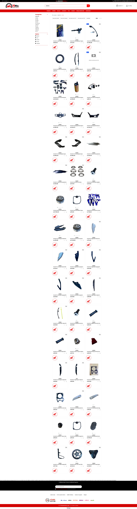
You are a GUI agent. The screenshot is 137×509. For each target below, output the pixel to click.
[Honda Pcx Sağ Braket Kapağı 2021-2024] (94, 256)
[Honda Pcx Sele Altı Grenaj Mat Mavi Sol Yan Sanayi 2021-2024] (60, 172)
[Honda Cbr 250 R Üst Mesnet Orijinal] (60, 115)
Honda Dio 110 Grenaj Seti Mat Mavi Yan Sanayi (60, 97)
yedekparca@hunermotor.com (128, 0)
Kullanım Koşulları (78, 494)
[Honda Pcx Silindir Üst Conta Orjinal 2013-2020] (60, 398)
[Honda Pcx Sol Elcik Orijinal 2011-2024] (60, 341)
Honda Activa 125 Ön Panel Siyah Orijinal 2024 (94, 464)
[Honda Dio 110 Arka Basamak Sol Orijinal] (77, 398)
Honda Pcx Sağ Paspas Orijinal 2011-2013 (94, 295)
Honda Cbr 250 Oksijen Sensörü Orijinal (94, 41)
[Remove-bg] (51, 500)
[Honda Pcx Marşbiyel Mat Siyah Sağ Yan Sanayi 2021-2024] (77, 115)
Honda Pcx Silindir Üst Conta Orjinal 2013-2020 (60, 408)
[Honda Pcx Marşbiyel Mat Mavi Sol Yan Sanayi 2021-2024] (94, 115)
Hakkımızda (52, 494)
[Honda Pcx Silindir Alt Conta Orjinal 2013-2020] (94, 369)
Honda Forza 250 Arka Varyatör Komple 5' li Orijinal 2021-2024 (77, 238)
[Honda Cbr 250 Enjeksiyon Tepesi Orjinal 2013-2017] (77, 31)
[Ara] (88, 5)
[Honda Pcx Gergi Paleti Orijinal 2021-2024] (77, 59)
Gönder (80, 486)
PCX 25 (36, 19)
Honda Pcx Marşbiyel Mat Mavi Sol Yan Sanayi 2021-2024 (94, 125)
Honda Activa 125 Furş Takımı (76, 182)
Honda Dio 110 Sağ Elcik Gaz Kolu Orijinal (77, 323)
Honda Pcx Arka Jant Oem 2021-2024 (77, 464)
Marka (37, 34)
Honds (37, 41)
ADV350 (36, 20)
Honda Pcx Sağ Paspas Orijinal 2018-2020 (77, 379)
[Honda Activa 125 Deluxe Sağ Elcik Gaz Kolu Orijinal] (94, 172)
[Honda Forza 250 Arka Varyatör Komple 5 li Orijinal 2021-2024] (77, 228)
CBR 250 (37, 24)
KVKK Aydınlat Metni (61, 494)
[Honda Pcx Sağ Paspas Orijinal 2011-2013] (94, 285)
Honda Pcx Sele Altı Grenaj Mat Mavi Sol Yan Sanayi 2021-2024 (60, 182)
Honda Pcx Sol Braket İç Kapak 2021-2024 (77, 295)
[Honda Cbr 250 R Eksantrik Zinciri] (94, 426)
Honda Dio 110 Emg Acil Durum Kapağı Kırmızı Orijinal (94, 351)
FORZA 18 (37, 28)
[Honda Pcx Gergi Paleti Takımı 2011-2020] (60, 313)
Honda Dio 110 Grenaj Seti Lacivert (93, 210)
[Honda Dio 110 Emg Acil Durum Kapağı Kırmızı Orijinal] (94, 341)
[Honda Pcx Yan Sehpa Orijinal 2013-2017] (60, 454)
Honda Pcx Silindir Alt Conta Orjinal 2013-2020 (94, 379)
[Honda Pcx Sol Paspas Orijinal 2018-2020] (60, 369)
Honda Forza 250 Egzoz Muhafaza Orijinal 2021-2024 (60, 238)
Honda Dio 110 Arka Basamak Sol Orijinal (77, 408)
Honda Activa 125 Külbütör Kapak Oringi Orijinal (77, 210)
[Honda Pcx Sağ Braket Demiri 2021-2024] (94, 228)
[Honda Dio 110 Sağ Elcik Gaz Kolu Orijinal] (77, 313)
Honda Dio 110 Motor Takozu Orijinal (60, 436)
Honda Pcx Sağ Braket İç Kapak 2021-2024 (77, 266)
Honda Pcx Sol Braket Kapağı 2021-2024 (60, 295)
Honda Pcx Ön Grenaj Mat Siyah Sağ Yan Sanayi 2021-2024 (77, 153)
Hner (37, 37)
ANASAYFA (37, 16)
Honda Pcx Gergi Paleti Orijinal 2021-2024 (77, 69)
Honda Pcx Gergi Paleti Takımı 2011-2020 (60, 323)
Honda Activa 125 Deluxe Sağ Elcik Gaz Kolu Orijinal (94, 182)
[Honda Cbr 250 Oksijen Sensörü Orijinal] (94, 31)
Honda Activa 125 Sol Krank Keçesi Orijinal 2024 (60, 69)
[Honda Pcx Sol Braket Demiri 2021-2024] (60, 256)
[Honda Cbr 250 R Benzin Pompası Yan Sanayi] (77, 87)
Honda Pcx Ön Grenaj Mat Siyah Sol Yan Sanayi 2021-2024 (60, 153)
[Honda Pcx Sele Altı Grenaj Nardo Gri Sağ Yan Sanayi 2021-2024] (94, 143)
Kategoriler (38, 14)
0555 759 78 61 (117, 0)
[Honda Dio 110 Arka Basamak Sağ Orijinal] (94, 398)
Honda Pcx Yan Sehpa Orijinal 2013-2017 (60, 464)
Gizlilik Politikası (70, 494)
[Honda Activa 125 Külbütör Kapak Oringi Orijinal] (77, 200)
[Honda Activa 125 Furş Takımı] (77, 172)
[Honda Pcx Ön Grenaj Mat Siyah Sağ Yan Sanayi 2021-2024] (77, 143)
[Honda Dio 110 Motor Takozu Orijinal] (60, 426)
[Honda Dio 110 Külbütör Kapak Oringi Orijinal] (77, 426)
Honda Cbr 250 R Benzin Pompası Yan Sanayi (77, 97)
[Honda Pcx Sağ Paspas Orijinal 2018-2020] (77, 369)
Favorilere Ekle (64, 42)
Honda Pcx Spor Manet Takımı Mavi (60, 41)
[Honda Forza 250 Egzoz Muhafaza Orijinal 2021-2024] (60, 228)
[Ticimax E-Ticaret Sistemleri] (68, 508)
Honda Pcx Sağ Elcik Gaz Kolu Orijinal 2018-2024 (94, 323)
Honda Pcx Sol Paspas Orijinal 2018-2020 (60, 379)
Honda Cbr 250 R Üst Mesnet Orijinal (60, 125)
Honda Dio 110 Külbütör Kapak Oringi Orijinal (77, 436)
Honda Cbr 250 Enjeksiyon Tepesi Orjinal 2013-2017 (77, 41)
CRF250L (37, 27)
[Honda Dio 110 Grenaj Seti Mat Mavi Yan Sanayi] (60, 87)
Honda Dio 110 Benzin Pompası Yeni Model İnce (94, 69)
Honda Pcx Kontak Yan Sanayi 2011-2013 (94, 97)
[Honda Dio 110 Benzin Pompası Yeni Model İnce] (94, 59)
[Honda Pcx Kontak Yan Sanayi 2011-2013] (94, 87)
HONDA (37, 39)
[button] (59, 38)
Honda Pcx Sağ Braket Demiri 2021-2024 (94, 238)
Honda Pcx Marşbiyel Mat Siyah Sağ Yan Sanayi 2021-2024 (77, 125)
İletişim (85, 494)
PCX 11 (36, 31)
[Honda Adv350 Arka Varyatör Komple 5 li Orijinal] (60, 200)
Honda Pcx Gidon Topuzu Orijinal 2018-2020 (77, 351)
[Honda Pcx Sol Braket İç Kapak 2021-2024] (77, 285)
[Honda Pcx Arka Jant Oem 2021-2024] (77, 454)
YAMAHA (38, 43)
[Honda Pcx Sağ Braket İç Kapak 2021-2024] (77, 256)
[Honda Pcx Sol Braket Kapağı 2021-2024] (60, 285)
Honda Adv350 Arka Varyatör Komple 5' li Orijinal (60, 210)
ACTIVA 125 (37, 23)
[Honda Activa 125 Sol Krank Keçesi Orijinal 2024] (60, 59)
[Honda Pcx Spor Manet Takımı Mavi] (60, 31)
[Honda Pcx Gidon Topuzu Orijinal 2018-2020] (77, 341)
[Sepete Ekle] (66, 42)
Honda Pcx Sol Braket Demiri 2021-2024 (60, 266)
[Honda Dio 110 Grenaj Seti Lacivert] (94, 200)
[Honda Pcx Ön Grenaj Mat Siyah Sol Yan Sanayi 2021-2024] (60, 143)
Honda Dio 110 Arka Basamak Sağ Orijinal (94, 408)
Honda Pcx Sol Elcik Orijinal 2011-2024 (60, 351)
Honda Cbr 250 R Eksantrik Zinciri (93, 436)
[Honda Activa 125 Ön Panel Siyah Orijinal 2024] (94, 454)
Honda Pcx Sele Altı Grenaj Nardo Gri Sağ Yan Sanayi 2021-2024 (94, 153)
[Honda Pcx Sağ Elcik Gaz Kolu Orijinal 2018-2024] (94, 313)
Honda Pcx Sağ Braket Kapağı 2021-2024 (94, 266)
